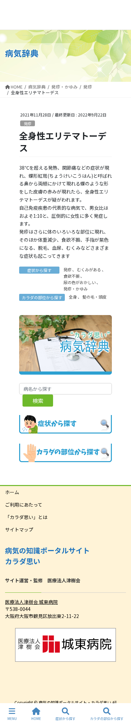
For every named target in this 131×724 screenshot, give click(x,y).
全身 (73, 297)
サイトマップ (19, 529)
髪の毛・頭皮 (94, 297)
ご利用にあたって (23, 504)
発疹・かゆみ (75, 288)
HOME (36, 718)
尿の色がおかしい (79, 282)
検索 (38, 401)
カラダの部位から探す (107, 718)
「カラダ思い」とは (26, 517)
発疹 (27, 123)
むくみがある (89, 269)
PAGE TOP (120, 693)
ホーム (12, 492)
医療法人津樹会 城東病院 (31, 601)
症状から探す (65, 718)
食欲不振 (71, 276)
